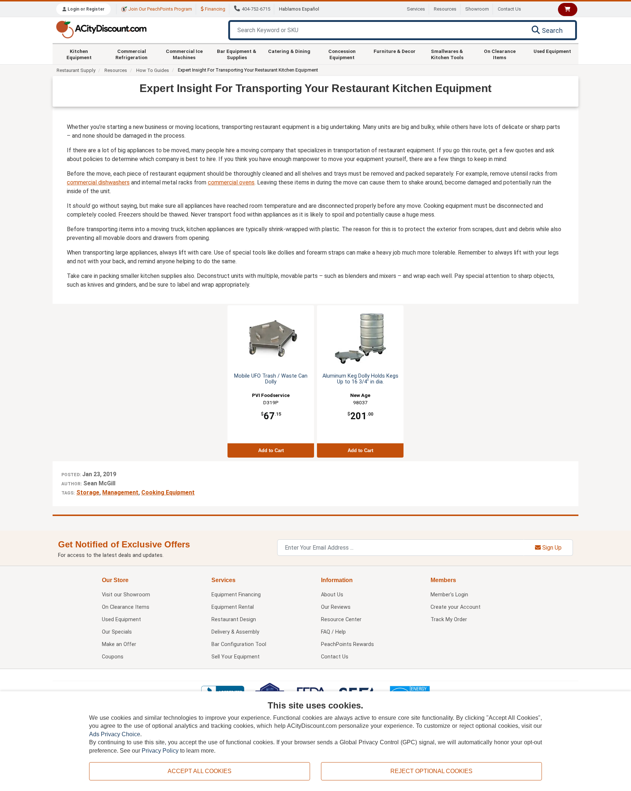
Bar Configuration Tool (238, 644)
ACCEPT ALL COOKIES (200, 771)
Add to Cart (271, 450)
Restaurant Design (233, 619)
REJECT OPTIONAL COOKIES (431, 771)
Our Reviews (336, 607)
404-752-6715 (256, 9)
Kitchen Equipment (79, 54)
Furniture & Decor (395, 51)
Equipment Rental (232, 607)
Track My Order (449, 619)
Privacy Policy (160, 751)
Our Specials (117, 632)
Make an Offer (119, 644)
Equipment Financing (236, 595)
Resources (445, 9)
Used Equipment (552, 51)
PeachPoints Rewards (347, 644)
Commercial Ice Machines (184, 54)
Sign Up (551, 547)
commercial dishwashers (98, 182)
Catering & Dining (289, 51)
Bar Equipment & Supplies (236, 54)
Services (416, 9)
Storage (87, 492)
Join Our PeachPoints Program (159, 9)
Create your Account (456, 607)
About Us (332, 595)
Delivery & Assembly (235, 632)
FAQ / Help (333, 632)
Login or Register (85, 9)
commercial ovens (231, 182)
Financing (214, 9)
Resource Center (341, 619)
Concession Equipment (342, 54)
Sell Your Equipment (235, 657)
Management (120, 492)
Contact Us (509, 9)
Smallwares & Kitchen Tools (447, 54)
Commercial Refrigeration (131, 54)
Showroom (477, 9)
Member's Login (449, 595)
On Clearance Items (500, 54)
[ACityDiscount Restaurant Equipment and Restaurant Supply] (101, 29)
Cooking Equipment (168, 492)
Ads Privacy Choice (114, 734)
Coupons (112, 657)
